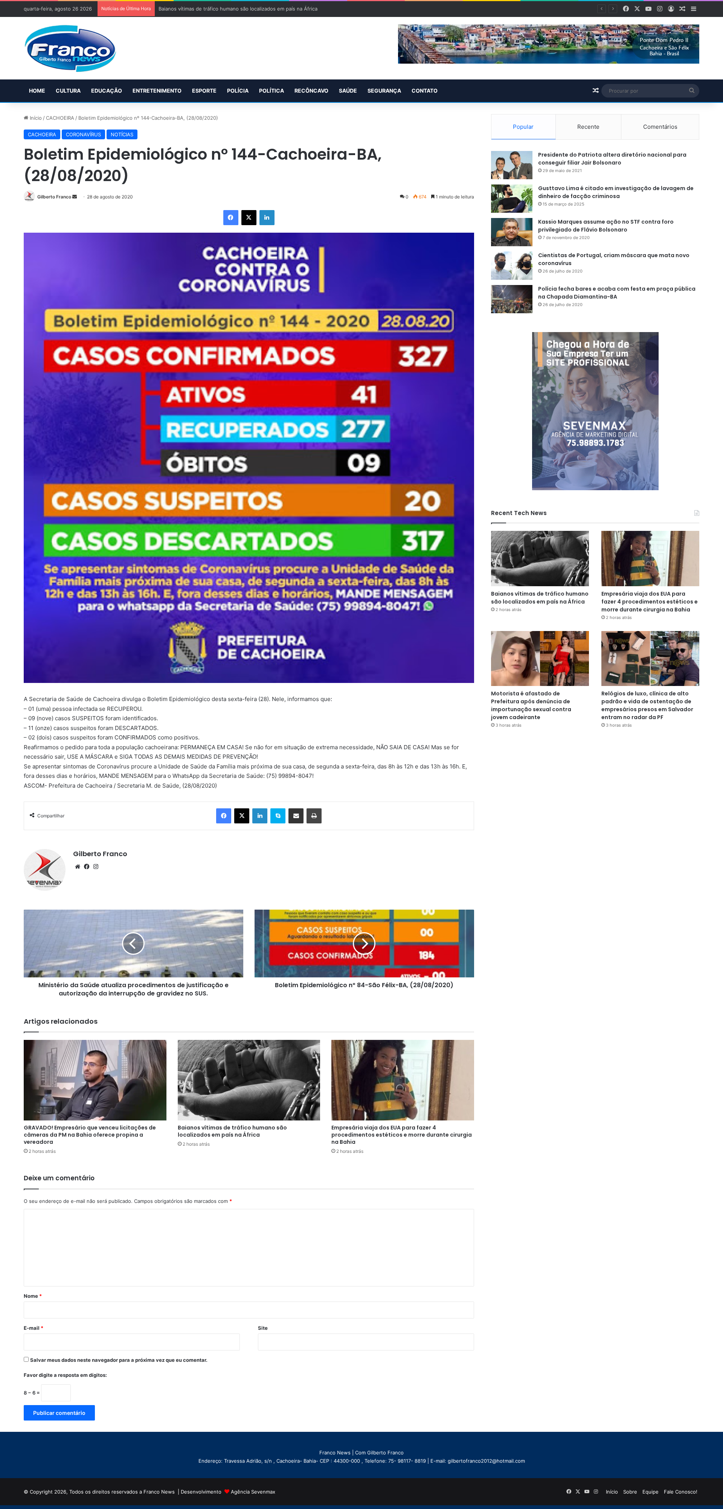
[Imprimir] (314, 815)
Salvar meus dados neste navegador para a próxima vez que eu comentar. (118, 1360)
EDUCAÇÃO (106, 90)
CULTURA (68, 90)
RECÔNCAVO (311, 90)
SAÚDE (348, 90)
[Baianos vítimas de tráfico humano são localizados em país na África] (249, 1080)
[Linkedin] (267, 217)
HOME (37, 90)
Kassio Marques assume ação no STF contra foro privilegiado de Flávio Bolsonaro (606, 225)
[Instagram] (95, 866)
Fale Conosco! (680, 1492)
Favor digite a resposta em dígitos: (65, 1375)
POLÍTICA (271, 90)
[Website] (77, 866)
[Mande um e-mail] (74, 197)
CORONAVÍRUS (83, 134)
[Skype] (277, 815)
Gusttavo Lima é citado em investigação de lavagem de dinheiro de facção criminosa (616, 192)
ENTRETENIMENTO (157, 90)
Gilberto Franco (54, 197)
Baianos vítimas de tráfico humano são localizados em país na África (232, 1131)
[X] (248, 217)
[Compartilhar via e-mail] (296, 815)
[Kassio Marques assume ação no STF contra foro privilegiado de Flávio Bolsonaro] (511, 232)
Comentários (660, 126)
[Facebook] (230, 217)
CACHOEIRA (60, 118)
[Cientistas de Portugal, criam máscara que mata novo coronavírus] (511, 266)
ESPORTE (204, 90)
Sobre (630, 1492)
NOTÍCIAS (122, 134)
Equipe (650, 1492)
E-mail (33, 1328)
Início (35, 118)
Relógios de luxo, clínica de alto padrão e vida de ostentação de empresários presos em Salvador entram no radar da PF (647, 705)
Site (263, 1328)
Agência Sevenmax (253, 1492)
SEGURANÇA (384, 90)
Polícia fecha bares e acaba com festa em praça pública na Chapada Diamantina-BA (617, 292)
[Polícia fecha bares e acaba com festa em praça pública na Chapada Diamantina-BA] (511, 299)
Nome (33, 1296)
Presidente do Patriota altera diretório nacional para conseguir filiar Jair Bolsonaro (612, 158)
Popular (523, 126)
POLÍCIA (238, 90)
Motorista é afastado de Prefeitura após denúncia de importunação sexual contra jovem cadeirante (531, 705)
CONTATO (425, 90)
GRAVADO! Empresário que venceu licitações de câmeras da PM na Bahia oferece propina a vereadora (90, 1135)
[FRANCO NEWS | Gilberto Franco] (78, 48)
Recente (588, 126)
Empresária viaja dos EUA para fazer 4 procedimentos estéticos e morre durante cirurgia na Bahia (401, 1135)
